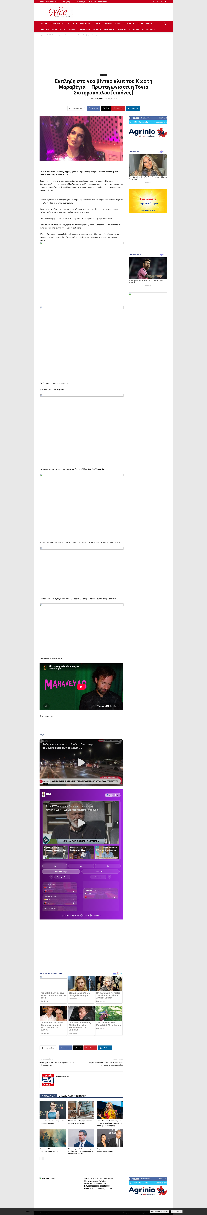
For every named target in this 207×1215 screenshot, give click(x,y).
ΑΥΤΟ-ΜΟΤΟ (71, 24)
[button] (164, 24)
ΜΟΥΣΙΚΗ (97, 29)
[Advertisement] (123, 12)
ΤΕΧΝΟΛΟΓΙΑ (129, 24)
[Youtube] (162, 1)
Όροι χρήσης (66, 2)
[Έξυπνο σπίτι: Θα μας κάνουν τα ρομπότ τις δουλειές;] (81, 1110)
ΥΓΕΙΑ (117, 24)
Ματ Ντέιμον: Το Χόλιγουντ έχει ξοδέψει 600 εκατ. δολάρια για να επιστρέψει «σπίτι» (80, 1151)
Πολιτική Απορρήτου (79, 2)
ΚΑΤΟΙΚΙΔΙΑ (134, 29)
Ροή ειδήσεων (102, 2)
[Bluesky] (165, 1)
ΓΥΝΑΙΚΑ (150, 24)
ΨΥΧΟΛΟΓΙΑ (109, 29)
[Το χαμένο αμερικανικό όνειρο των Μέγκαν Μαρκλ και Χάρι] (110, 1138)
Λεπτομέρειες (177, 1211)
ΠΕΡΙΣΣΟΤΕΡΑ (148, 29)
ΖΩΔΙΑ (62, 29)
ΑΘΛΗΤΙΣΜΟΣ (85, 24)
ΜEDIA (97, 24)
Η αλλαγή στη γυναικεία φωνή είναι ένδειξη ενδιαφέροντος (57, 1063)
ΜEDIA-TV (49, 35)
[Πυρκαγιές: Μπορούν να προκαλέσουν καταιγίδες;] (53, 1138)
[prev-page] (41, 1158)
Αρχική (42, 35)
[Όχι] (204, 1211)
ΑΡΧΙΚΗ (44, 24)
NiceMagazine (98, 99)
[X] (158, 1)
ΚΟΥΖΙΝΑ (45, 29)
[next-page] (44, 1158)
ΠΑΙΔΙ (54, 29)
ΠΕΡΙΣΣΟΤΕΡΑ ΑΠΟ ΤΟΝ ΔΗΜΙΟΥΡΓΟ (72, 1096)
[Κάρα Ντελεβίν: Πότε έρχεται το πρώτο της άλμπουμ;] (53, 1110)
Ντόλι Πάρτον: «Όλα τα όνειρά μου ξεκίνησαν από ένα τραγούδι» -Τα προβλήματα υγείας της (109, 1123)
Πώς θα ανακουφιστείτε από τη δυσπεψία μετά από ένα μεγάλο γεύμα (105, 1063)
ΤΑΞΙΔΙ (140, 24)
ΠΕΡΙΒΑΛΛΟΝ (84, 29)
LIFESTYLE (108, 24)
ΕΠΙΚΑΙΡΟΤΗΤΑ (57, 24)
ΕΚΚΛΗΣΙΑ (122, 29)
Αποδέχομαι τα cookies (159, 1211)
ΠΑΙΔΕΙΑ (72, 29)
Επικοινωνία (92, 2)
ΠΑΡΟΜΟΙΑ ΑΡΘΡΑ (48, 1096)
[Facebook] (154, 1)
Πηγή (42, 735)
